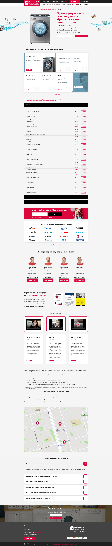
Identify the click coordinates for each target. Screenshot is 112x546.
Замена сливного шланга (31, 149)
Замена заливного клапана (47, 79)
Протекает (76, 55)
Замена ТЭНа (29, 78)
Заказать (84, 108)
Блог (74, 4)
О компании (57, 4)
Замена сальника (61, 83)
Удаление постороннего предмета (63, 79)
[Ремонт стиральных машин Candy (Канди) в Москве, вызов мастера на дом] (80, 232)
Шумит (60, 75)
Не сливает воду (30, 56)
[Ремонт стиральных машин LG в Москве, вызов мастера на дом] (80, 236)
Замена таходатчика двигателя (32, 174)
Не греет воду (30, 75)
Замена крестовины (30, 182)
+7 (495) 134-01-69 (83, 4)
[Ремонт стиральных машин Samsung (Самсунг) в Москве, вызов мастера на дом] (64, 228)
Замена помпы (77, 58)
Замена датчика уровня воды (63, 62)
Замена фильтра (29, 121)
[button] (87, 299)
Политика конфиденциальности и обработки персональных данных (64, 544)
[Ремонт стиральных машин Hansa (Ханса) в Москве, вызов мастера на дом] (48, 236)
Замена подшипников (62, 82)
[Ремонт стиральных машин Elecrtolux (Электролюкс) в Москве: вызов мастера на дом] (32, 236)
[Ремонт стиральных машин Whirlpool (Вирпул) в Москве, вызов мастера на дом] (32, 240)
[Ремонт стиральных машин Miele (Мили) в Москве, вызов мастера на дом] (64, 232)
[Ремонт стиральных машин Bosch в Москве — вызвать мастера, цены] (32, 228)
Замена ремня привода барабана (62, 61)
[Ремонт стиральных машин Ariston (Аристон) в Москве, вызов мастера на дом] (64, 236)
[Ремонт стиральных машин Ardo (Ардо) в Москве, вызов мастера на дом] (48, 240)
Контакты (63, 4)
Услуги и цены (50, 4)
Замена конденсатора (30, 116)
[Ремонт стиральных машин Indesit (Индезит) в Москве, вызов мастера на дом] (48, 228)
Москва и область (84, 1)
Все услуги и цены (56, 94)
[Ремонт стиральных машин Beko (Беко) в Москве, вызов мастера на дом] (64, 240)
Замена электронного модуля (64, 58)
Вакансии (69, 4)
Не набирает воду (47, 75)
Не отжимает (61, 55)
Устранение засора (46, 78)
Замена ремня (29, 179)
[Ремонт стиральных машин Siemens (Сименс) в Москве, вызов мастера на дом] (48, 232)
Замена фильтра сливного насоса (33, 60)
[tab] (56, 463)
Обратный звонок (29, 538)
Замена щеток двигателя (31, 167)
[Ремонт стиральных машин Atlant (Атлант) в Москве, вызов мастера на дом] (80, 240)
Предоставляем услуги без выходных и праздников (55, 1)
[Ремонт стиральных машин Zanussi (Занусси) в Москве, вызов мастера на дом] (80, 228)
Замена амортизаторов (62, 64)
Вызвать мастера (74, 1)
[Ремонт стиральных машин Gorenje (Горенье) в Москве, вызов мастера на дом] (32, 232)
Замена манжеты (77, 61)
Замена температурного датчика (31, 80)
